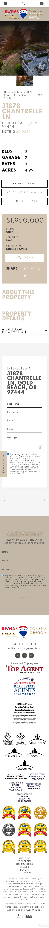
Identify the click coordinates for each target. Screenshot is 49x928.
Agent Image (34, 910)
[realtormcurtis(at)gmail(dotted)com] (43, 4)
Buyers (24, 869)
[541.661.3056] (24, 3)
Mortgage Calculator (24, 258)
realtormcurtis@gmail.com (24, 648)
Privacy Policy (17, 474)
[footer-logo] (24, 631)
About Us (24, 858)
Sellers (24, 867)
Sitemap (26, 907)
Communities (24, 864)
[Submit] (39, 448)
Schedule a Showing (25, 192)
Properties (24, 861)
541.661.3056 (24, 644)
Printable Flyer (24, 201)
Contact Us (24, 872)
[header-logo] (24, 13)
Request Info (24, 184)
